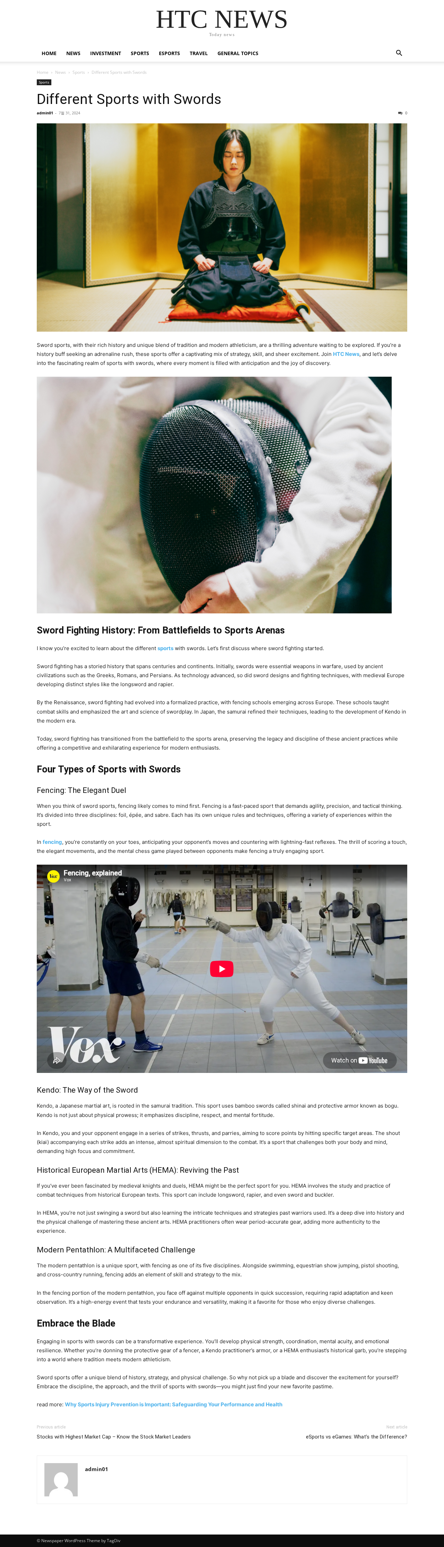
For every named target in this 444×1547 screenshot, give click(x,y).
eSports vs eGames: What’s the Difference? (356, 1437)
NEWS (73, 53)
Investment (105, 53)
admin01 (45, 112)
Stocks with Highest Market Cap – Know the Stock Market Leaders (114, 1437)
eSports (169, 53)
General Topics (237, 53)
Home (49, 53)
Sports (140, 53)
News (60, 72)
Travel (199, 53)
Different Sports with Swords (129, 99)
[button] (399, 54)
